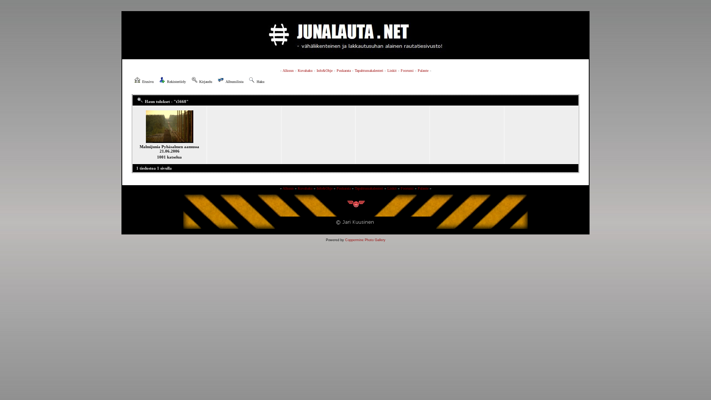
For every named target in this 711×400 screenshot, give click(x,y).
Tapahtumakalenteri (369, 71)
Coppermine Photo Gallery (365, 240)
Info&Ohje (325, 71)
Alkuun (288, 71)
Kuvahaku (305, 71)
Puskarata (344, 71)
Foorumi (407, 71)
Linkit (392, 71)
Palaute (423, 71)
